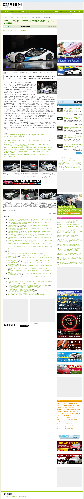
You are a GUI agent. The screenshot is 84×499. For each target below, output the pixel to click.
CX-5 (78, 423)
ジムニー (59, 428)
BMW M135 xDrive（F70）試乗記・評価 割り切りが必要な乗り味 (24, 253)
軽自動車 (65, 405)
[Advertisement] (53, 6)
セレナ (58, 419)
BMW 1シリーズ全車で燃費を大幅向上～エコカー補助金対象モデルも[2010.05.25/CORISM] (28, 147)
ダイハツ (69, 160)
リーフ (64, 428)
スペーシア (74, 421)
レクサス (68, 159)
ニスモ (68, 428)
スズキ (65, 160)
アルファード (60, 423)
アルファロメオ (71, 167)
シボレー (72, 163)
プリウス (73, 417)
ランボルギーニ (67, 169)
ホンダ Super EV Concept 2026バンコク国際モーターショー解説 (23, 287)
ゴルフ (67, 413)
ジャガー (65, 164)
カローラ (64, 421)
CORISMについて (8, 496)
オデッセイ (60, 411)
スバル (61, 160)
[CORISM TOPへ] (12, 5)
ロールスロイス (76, 164)
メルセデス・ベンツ (66, 162)
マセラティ (74, 169)
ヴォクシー (64, 419)
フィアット (78, 167)
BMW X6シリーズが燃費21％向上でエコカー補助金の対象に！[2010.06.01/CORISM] (26, 144)
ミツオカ (74, 160)
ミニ (75, 166)
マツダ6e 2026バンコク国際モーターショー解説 (19, 289)
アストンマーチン (70, 166)
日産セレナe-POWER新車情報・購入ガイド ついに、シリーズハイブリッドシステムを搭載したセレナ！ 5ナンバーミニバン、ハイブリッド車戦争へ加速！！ (30, 241)
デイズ (78, 411)
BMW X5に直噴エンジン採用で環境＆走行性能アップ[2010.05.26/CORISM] (24, 146)
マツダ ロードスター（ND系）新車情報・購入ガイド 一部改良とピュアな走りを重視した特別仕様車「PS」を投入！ (69, 258)
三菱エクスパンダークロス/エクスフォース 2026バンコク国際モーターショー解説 (27, 285)
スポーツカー (60, 407)
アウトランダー (61, 417)
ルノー (65, 167)
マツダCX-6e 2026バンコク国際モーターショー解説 (20, 290)
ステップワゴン (66, 425)
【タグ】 (5, 29)
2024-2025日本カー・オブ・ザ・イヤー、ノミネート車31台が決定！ (24, 276)
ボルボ (78, 169)
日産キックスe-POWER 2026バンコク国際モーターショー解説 (23, 286)
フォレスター (72, 411)
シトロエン (61, 167)
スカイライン (66, 415)
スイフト (72, 413)
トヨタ (63, 159)
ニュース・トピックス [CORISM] (18, 17)
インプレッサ (68, 427)
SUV (75, 403)
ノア (69, 419)
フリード (59, 415)
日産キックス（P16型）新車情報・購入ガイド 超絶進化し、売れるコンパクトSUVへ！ (69, 221)
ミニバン (59, 405)
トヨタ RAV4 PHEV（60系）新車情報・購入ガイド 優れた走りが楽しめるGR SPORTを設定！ (69, 245)
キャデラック (66, 163)
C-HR (74, 423)
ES (72, 428)
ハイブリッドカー (17, 30)
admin (54, 213)
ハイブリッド (72, 407)
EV (6, 30)
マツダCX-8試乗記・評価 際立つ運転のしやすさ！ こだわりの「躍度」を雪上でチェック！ (29, 243)
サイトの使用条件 (19, 496)
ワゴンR (76, 419)
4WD (67, 409)
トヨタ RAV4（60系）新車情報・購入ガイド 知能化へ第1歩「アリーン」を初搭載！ (69, 236)
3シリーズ (77, 413)
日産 (71, 159)
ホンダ (74, 159)
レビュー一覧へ (78, 105)
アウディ (79, 162)
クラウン (74, 427)
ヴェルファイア (68, 423)
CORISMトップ (6, 17)
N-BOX (68, 421)
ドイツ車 (10, 30)
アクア (78, 417)
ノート (71, 415)
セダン (78, 405)
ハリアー (66, 411)
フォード (76, 163)
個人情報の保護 (25, 496)
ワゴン (66, 407)
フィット (68, 417)
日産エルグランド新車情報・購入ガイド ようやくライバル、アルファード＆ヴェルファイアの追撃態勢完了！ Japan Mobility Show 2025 (69, 231)
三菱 (78, 159)
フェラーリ (60, 169)
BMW (28, 17)
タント (58, 413)
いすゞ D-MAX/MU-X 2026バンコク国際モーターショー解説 (22, 293)
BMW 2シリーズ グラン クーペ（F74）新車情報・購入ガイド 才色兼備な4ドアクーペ (28, 268)
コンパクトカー (71, 405)
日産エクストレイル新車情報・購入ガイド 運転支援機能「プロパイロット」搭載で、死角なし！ (69, 254)
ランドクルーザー (61, 403)
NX (72, 419)
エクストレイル (75, 425)
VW (75, 162)
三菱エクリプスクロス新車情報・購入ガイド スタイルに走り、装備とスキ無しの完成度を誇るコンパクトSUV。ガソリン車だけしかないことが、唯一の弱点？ (30, 235)
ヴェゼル (59, 425)
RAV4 (63, 413)
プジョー (79, 166)
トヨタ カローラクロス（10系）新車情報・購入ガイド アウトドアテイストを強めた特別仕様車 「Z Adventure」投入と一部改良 (69, 240)
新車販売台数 (73, 409)
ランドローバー (61, 166)
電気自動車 (23, 30)
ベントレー (70, 164)
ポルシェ (60, 163)
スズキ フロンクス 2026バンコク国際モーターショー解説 (22, 284)
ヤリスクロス (70, 403)
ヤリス (58, 421)
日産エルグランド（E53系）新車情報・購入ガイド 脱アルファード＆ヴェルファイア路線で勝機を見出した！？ (69, 226)
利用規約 (13, 496)
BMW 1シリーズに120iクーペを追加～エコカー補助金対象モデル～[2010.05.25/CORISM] (28, 149)
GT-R (78, 409)
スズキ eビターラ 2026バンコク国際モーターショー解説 (21, 291)
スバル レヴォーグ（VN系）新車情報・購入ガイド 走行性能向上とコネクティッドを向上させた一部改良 (69, 264)
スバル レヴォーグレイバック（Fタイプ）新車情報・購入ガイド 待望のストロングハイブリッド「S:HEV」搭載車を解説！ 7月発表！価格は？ (69, 249)
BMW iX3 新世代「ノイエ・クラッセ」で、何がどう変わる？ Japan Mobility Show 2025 (30, 257)
